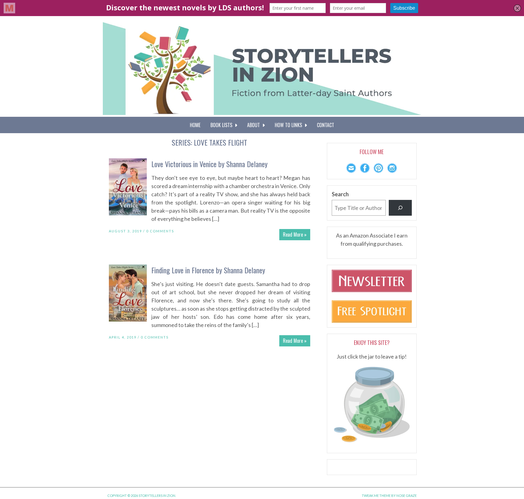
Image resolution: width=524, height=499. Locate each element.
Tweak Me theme (376, 495)
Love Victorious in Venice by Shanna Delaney (209, 163)
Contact (325, 125)
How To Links (289, 125)
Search (340, 194)
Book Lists (222, 125)
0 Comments (160, 231)
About (254, 125)
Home (195, 125)
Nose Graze (406, 495)
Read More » (295, 234)
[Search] (400, 208)
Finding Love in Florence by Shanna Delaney (208, 270)
